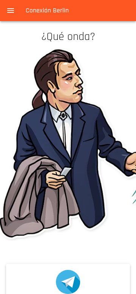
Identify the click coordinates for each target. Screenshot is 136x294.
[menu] (11, 11)
